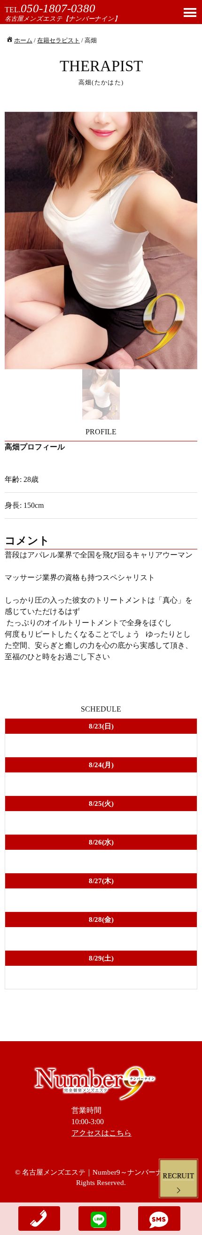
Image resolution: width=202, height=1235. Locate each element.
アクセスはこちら (101, 1133)
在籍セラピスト (58, 40)
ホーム (23, 40)
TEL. (50, 10)
